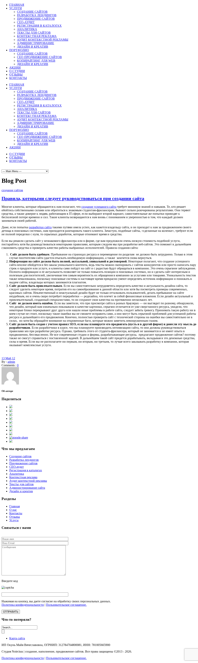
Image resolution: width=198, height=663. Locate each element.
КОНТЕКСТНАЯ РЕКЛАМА (37, 36)
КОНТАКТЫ (18, 78)
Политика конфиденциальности (23, 604)
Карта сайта (17, 638)
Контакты (15, 513)
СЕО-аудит (16, 466)
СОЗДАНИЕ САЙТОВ (32, 11)
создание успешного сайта (98, 206)
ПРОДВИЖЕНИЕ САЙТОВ (36, 18)
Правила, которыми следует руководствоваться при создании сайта (73, 198)
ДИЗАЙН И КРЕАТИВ (32, 46)
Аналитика (16, 473)
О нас (13, 509)
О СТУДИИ (17, 71)
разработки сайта (40, 227)
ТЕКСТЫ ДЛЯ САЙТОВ (34, 32)
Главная (14, 506)
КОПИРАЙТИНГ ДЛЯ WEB (36, 60)
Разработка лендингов (24, 459)
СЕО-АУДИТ (26, 22)
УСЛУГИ (15, 8)
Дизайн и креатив (21, 491)
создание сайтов (12, 190)
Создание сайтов (20, 456)
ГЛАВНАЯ (16, 4)
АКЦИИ (15, 67)
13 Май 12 (8, 358)
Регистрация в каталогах (25, 470)
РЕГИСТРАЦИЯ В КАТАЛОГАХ (39, 25)
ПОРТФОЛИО (19, 50)
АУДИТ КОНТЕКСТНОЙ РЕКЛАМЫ (42, 39)
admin (11, 361)
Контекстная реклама (23, 477)
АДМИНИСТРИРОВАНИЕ (35, 43)
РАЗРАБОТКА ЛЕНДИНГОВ (36, 15)
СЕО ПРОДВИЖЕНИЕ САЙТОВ (39, 57)
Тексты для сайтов (21, 484)
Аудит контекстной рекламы (28, 480)
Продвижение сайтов (23, 463)
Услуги (14, 520)
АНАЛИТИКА (27, 29)
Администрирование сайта (27, 487)
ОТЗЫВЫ (16, 74)
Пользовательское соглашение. (66, 604)
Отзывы (14, 516)
